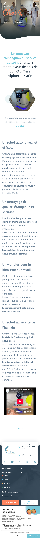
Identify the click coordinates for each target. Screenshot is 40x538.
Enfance (7, 483)
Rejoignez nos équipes (10, 492)
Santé (6, 479)
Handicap (7, 487)
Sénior (6, 475)
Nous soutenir (7, 496)
